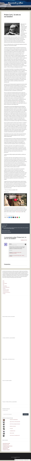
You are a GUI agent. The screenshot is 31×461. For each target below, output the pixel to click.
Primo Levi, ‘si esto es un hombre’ (12, 16)
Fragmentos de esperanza (6, 292)
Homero (19, 227)
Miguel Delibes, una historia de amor (8, 359)
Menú (4, 8)
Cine (3, 284)
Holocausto (15, 227)
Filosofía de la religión (6, 289)
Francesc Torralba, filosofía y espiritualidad (9, 401)
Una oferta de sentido (7, 230)
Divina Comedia (11, 227)
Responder (25, 244)
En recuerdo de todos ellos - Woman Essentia (16, 256)
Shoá (27, 227)
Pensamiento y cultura (15, 2)
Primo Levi (24, 227)
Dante (8, 227)
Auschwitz (5, 227)
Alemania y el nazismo (13, 426)
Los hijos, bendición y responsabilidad (8, 337)
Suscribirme (26, 414)
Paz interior (11, 428)
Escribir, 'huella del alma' (6, 287)
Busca (28, 8)
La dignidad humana (12, 430)
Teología (4, 293)
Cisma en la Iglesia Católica (7, 380)
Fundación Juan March (6, 449)
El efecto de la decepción (7, 232)
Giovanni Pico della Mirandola (14, 419)
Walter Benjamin (18, 211)
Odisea (21, 227)
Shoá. (18, 101)
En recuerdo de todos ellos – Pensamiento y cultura (15, 253)
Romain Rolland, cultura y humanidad (8, 316)
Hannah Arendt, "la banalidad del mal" (15, 435)
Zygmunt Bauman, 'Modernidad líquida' (15, 421)
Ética (3, 282)
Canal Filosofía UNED (6, 447)
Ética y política (5, 283)
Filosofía (5, 226)
